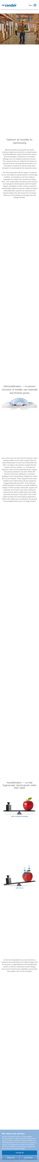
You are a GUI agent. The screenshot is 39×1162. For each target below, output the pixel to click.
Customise (28, 1158)
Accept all (19, 1153)
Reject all (10, 1158)
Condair (9, 5)
